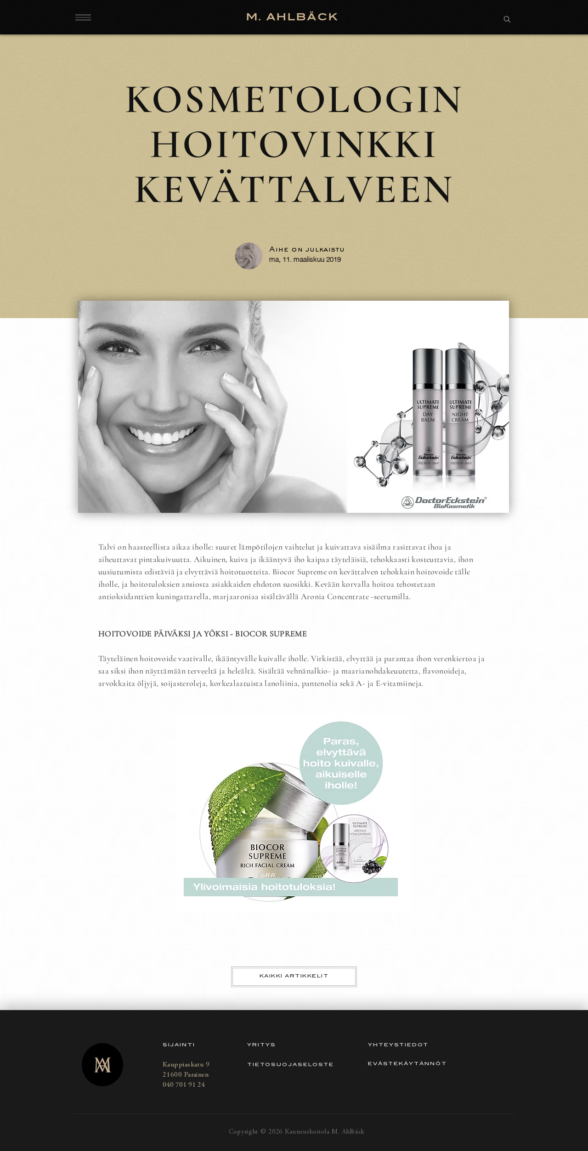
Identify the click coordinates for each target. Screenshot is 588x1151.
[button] (83, 17)
